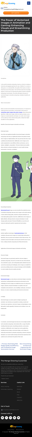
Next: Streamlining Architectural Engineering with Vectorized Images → (25, 347)
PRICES (19, 389)
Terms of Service (20, 429)
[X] (6, 417)
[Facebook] (2, 417)
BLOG (18, 392)
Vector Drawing (5, 386)
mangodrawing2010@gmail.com (14, 9)
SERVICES (19, 386)
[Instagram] (10, 417)
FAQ (18, 394)
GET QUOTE (15, 13)
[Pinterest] (14, 417)
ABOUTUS (19, 400)
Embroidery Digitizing (7, 389)
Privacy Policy (11, 429)
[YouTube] (18, 417)
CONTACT (19, 397)
